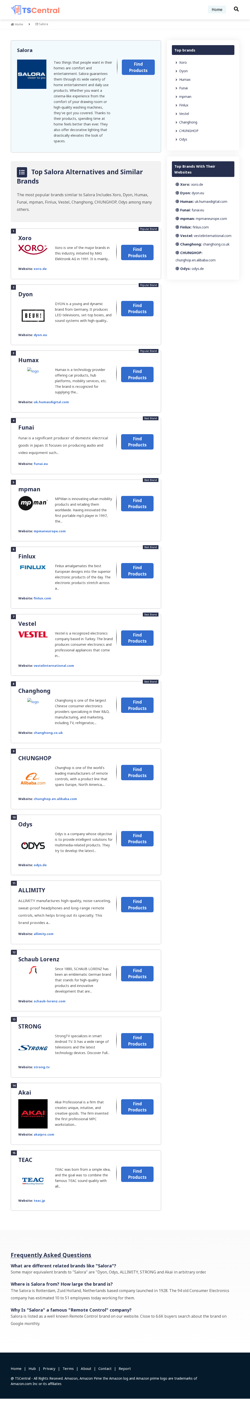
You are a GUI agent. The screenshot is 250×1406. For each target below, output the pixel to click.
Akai (24, 1092)
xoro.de (40, 269)
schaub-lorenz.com (49, 1001)
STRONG (29, 1026)
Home (217, 9)
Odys (25, 824)
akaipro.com (44, 1134)
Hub (32, 1368)
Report (125, 1368)
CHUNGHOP (35, 758)
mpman (29, 489)
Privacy (49, 1368)
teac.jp (39, 1200)
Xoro (24, 238)
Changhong (34, 691)
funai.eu (41, 464)
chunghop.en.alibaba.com (55, 799)
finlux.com (42, 598)
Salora (24, 50)
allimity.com (43, 934)
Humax (28, 360)
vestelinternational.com (54, 665)
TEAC (25, 1160)
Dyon (25, 294)
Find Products (138, 67)
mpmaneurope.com (50, 531)
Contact (105, 1368)
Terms (68, 1368)
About (86, 1368)
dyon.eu (40, 335)
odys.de (40, 865)
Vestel (27, 623)
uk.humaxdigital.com (51, 402)
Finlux (26, 556)
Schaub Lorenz (38, 959)
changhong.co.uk (48, 732)
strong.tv (42, 1067)
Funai (26, 427)
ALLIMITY (31, 890)
